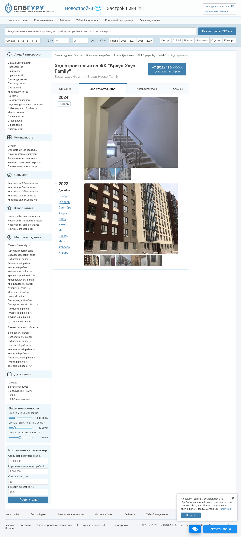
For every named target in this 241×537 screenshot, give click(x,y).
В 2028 (11, 395)
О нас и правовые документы (54, 524)
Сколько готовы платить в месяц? (27, 422)
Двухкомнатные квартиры (22, 154)
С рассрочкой (15, 75)
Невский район (16, 296)
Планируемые (16, 116)
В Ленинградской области (22, 108)
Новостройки (79, 8)
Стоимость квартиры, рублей (24, 455)
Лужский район (16, 361)
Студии (12, 145)
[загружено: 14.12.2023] (91, 260)
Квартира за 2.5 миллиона (23, 183)
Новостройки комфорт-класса (25, 220)
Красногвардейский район (22, 275)
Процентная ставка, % (21, 486)
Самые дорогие (16, 83)
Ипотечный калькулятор (119, 20)
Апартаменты (15, 129)
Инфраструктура (147, 88)
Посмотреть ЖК (217, 31)
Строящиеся (15, 120)
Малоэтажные (16, 112)
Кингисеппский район (20, 349)
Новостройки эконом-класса (24, 216)
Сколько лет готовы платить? (24, 432)
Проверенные (15, 66)
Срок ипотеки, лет (18, 476)
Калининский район (19, 263)
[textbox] (63, 31)
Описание (65, 88)
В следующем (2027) (20, 390)
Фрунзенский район (19, 317)
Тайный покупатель (87, 20)
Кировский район (17, 267)
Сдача (103, 40)
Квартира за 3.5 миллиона (23, 191)
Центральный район (19, 321)
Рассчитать (28, 499)
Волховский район (18, 332)
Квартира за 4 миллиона (22, 195)
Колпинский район (18, 271)
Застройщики (121, 8)
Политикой (225, 508)
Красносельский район (21, 279)
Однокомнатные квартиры (22, 149)
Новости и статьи (17, 20)
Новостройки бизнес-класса (23, 224)
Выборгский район (18, 259)
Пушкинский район (18, 312)
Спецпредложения (150, 20)
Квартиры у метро (18, 91)
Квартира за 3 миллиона (22, 187)
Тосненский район (18, 365)
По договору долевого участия (25, 104)
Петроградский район (20, 300)
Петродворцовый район (21, 304)
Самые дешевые (17, 79)
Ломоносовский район (20, 357)
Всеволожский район (20, 336)
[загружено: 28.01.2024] (91, 174)
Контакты (25, 524)
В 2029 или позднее (19, 399)
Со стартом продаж (19, 100)
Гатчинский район (18, 345)
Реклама (10, 524)
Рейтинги (64, 20)
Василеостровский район (22, 254)
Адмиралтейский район (21, 250)
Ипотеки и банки (43, 20)
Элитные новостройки (20, 228)
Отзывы (178, 88)
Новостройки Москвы (217, 11)
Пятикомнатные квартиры (22, 166)
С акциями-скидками (19, 62)
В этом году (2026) (18, 386)
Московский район (18, 292)
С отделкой (14, 87)
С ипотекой (14, 71)
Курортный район (17, 288)
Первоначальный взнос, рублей (26, 466)
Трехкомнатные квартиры (22, 158)
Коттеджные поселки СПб (219, 6)
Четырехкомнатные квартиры (24, 162)
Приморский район (18, 308)
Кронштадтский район (20, 283)
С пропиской (15, 124)
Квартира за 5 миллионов (22, 199)
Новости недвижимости (70, 514)
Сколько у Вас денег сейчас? (24, 413)
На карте (13, 95)
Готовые (12, 382)
